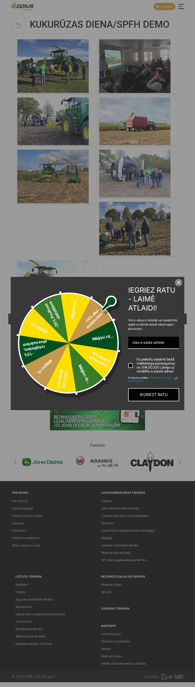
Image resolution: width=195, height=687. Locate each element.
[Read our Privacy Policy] (176, 378)
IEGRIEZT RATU (154, 394)
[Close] (178, 282)
